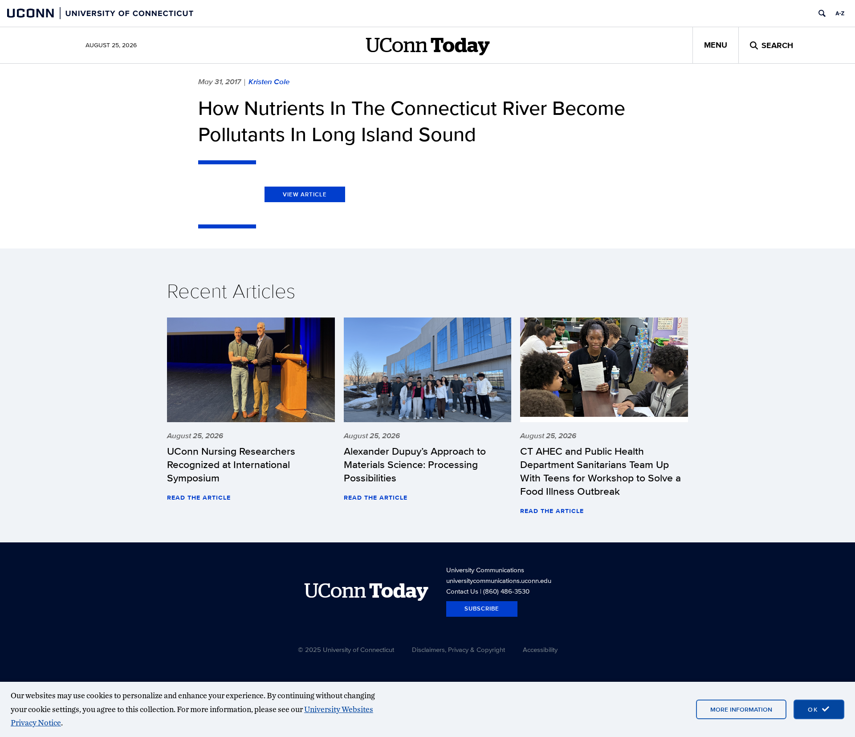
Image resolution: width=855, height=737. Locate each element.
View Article (305, 194)
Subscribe (481, 608)
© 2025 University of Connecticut (346, 649)
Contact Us (462, 591)
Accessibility (540, 649)
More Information (741, 709)
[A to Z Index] (840, 13)
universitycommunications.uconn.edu (498, 580)
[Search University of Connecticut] (822, 13)
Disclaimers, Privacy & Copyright (458, 649)
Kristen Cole (268, 81)
